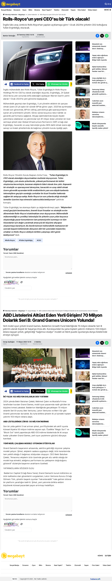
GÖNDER (69, 273)
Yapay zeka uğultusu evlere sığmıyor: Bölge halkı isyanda (100, 57)
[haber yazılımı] (95, 579)
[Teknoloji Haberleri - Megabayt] (13, 555)
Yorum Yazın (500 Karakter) (13, 253)
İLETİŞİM (108, 556)
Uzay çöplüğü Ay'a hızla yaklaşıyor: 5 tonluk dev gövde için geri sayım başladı (100, 80)
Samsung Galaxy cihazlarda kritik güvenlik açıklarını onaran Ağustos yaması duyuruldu (99, 91)
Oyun (24, 10)
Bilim (30, 10)
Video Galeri (92, 10)
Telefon (56, 10)
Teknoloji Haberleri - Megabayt (15, 15)
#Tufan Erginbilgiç (26, 240)
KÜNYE (100, 556)
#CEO (39, 240)
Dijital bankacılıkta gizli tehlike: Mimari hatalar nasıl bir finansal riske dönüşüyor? (99, 69)
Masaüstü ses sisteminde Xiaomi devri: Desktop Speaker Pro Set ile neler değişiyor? (99, 46)
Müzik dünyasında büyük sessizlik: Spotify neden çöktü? (100, 125)
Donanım (17, 10)
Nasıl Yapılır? (47, 10)
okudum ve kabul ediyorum (25, 272)
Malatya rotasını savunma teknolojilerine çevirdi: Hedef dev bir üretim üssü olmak (100, 114)
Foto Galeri (82, 10)
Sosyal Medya (6, 10)
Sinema (37, 10)
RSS (15, 579)
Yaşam (73, 10)
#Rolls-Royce (10, 240)
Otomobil (64, 10)
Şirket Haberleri (32, 15)
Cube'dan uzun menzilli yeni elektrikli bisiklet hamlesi (98, 103)
